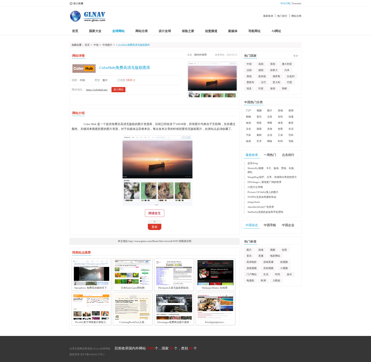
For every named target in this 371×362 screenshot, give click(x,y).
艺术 (259, 141)
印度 (260, 88)
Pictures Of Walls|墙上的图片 (263, 192)
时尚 (280, 141)
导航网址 (254, 31)
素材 (259, 135)
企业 (269, 135)
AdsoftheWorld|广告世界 (261, 207)
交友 (269, 116)
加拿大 (274, 70)
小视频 (284, 268)
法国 (249, 70)
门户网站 (252, 274)
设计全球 (165, 31)
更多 (296, 55)
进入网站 (118, 89)
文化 (248, 128)
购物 (248, 116)
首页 (75, 31)
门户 (248, 110)
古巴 (263, 82)
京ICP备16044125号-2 (92, 354)
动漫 (291, 116)
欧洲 (263, 280)
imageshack (254, 201)
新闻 (291, 110)
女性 (280, 116)
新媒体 (232, 31)
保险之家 (188, 31)
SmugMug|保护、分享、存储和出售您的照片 (272, 177)
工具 (280, 135)
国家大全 (95, 31)
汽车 (248, 135)
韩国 (249, 76)
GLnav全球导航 (101, 348)
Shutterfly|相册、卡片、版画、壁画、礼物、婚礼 (272, 170)
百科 (291, 135)
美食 (269, 128)
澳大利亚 (287, 64)
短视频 (284, 262)
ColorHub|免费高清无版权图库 (133, 44)
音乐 (259, 116)
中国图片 (107, 44)
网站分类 (296, 15)
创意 (280, 128)
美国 (260, 64)
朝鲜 (284, 88)
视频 (259, 110)
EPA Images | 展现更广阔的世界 (265, 182)
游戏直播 (268, 262)
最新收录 (268, 15)
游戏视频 (252, 268)
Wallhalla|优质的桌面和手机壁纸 (265, 212)
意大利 (276, 82)
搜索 (259, 128)
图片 (105, 80)
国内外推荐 (200, 54)
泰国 (272, 88)
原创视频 (268, 268)
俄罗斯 (276, 76)
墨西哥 (250, 82)
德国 (260, 70)
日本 (286, 70)
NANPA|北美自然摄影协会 (262, 196)
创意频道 (211, 31)
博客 (269, 122)
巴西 (289, 82)
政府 (248, 141)
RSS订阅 (285, 3)
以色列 (290, 76)
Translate (296, 3)
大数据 (276, 280)
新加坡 (262, 76)
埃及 (249, 88)
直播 (260, 255)
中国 (96, 44)
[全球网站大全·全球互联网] (88, 15)
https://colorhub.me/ (97, 89)
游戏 (280, 110)
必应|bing (253, 163)
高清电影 (252, 262)
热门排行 (282, 15)
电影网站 (275, 255)
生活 (291, 128)
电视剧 (250, 280)
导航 (291, 141)
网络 (269, 141)
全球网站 (118, 31)
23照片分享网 (255, 187)
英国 (272, 64)
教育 (291, 122)
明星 (259, 122)
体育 (280, 122)
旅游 (248, 122)
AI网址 (276, 31)
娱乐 (289, 274)
